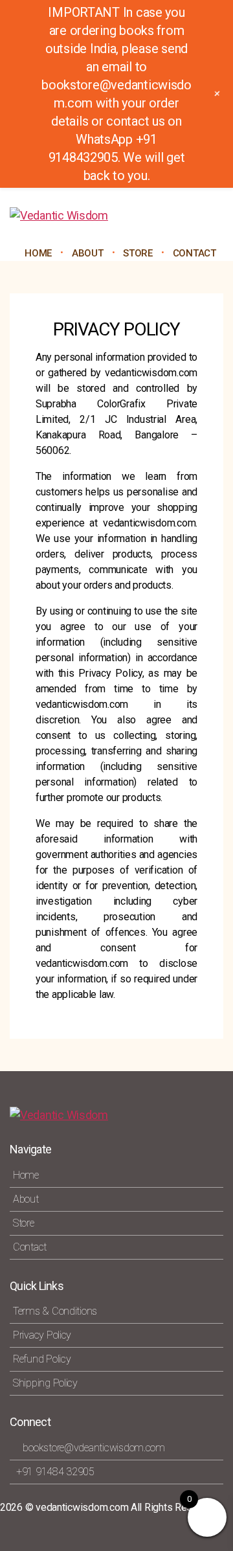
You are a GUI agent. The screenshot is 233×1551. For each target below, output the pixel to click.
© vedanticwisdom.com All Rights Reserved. (122, 1507)
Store (23, 1223)
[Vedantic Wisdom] (116, 215)
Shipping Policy (45, 1383)
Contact (194, 253)
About (88, 253)
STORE (138, 253)
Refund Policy (42, 1359)
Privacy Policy (42, 1335)
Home (38, 253)
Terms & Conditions (55, 1311)
